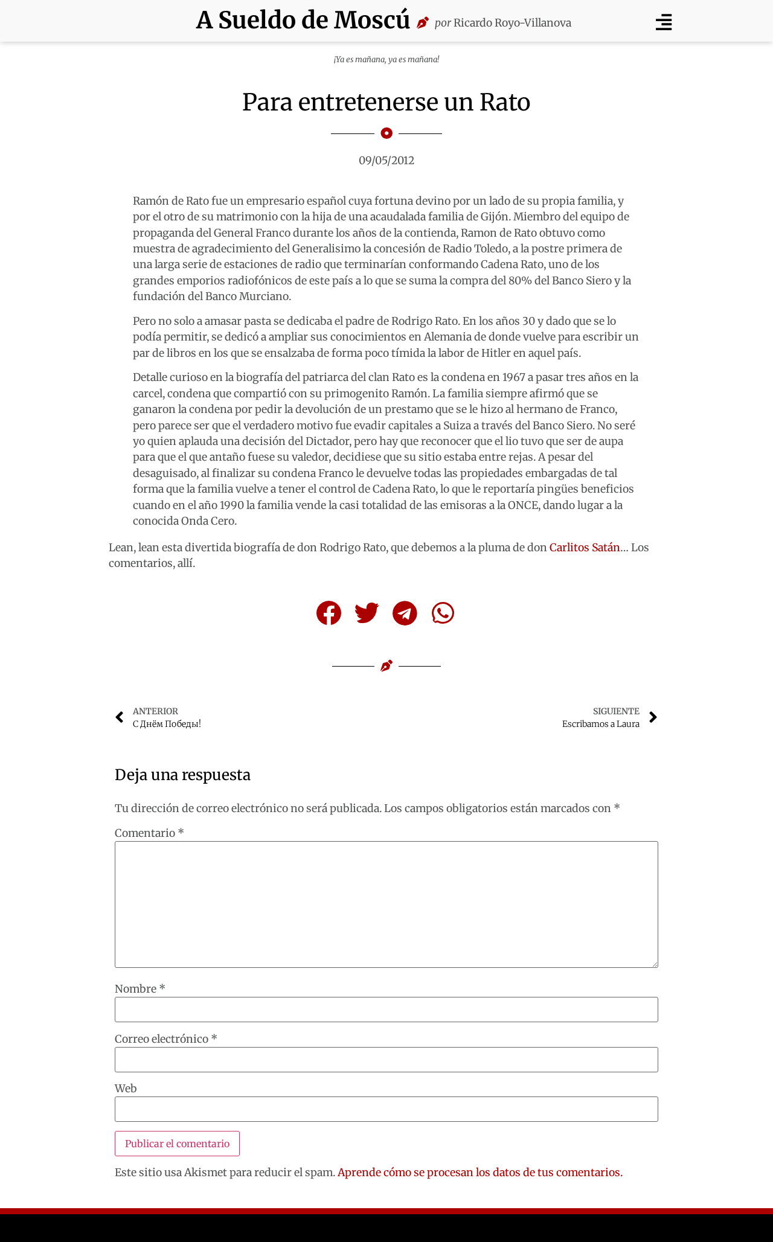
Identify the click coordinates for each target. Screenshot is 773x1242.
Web (126, 1089)
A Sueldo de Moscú (303, 20)
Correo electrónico (166, 1039)
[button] (663, 22)
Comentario (149, 833)
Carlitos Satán (585, 547)
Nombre (140, 989)
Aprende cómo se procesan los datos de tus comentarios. (480, 1172)
